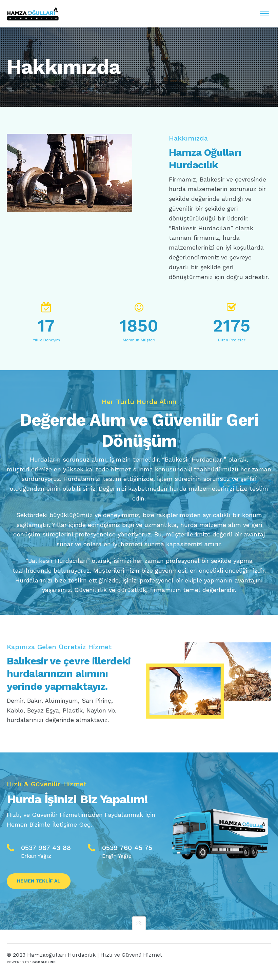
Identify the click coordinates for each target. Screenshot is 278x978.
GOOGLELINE (44, 962)
